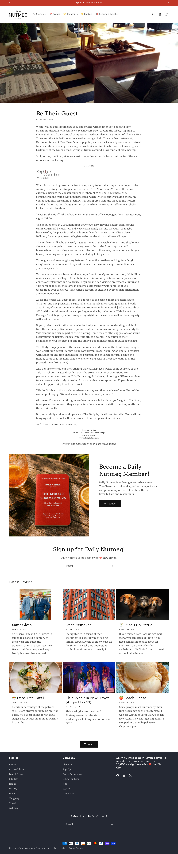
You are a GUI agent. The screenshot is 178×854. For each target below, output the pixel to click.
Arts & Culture (17, 769)
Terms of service (76, 848)
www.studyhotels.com (89, 438)
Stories (13, 757)
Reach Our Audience (73, 774)
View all (89, 744)
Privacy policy (60, 848)
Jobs (65, 784)
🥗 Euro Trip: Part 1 (28, 698)
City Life (13, 779)
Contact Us (68, 793)
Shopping (14, 798)
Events (12, 764)
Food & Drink (16, 774)
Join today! (110, 503)
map (102, 433)
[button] (39, 14)
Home (12, 793)
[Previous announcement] (9, 3)
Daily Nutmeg (22, 848)
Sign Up (67, 769)
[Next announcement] (168, 3)
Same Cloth (22, 625)
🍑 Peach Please (132, 698)
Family (12, 784)
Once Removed (79, 625)
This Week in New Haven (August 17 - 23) (88, 700)
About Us (67, 764)
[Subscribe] (112, 566)
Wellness (13, 808)
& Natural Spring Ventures (40, 848)
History (13, 788)
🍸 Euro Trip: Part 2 (135, 625)
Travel (12, 803)
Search (66, 788)
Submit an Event (72, 779)
